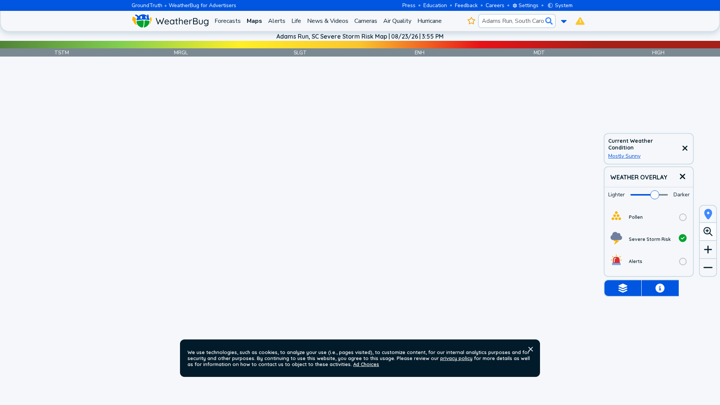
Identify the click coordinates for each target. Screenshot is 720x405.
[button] (530, 349)
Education (435, 5)
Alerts (276, 21)
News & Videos (327, 21)
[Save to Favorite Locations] (471, 21)
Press (409, 5)
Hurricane (429, 21)
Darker (682, 194)
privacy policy (456, 358)
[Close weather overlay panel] (682, 177)
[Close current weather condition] (684, 148)
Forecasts (227, 21)
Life (296, 21)
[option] (648, 217)
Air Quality (397, 21)
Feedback (466, 5)
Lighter (616, 194)
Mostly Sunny (624, 156)
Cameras (365, 21)
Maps (254, 21)
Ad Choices (366, 364)
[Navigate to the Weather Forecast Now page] (170, 20)
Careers (495, 5)
